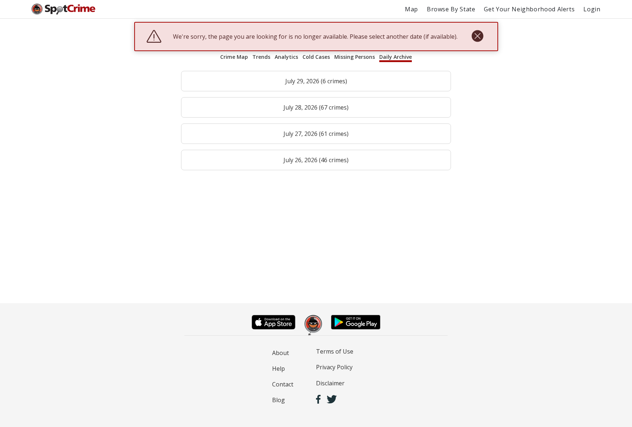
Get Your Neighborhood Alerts (529, 9)
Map (411, 9)
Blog (278, 400)
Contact (282, 384)
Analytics (286, 56)
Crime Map (234, 56)
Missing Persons (354, 56)
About (280, 353)
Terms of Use (334, 351)
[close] (477, 36)
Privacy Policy (334, 367)
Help (278, 369)
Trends (261, 56)
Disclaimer (330, 383)
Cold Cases (316, 56)
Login (591, 9)
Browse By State (451, 9)
